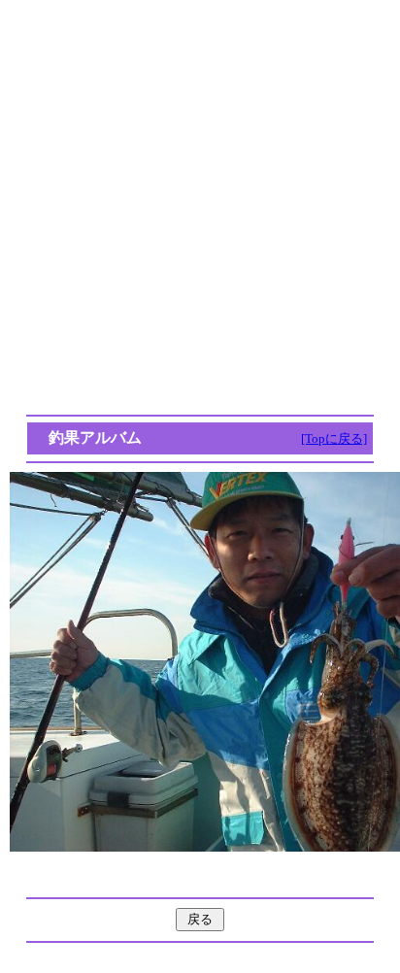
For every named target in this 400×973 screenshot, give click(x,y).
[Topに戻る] (334, 438)
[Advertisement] (200, 208)
